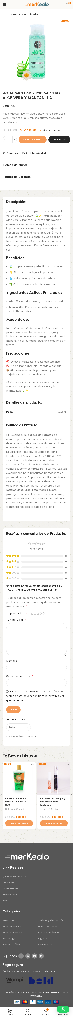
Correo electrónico (19, 676)
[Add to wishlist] (32, 765)
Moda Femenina (12, 926)
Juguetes (42, 938)
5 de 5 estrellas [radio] (43, 613)
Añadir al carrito (32, 139)
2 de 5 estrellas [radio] (34, 613)
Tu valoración (16, 619)
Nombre (13, 660)
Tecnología (9, 938)
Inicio (6, 14)
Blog (5, 900)
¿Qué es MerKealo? (14, 876)
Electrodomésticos (48, 932)
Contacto (8, 882)
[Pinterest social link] (34, 956)
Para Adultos (45, 944)
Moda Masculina (12, 932)
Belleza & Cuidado (25, 14)
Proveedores (10, 894)
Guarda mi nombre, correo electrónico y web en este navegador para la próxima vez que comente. (35, 696)
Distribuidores (11, 888)
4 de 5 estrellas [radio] (40, 613)
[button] (19, 823)
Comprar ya (59, 139)
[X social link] (27, 956)
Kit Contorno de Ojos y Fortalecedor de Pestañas (52, 802)
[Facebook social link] (21, 956)
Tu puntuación (16, 613)
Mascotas (8, 920)
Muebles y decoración (50, 920)
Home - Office (11, 944)
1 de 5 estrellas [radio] (32, 613)
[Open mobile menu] (4, 4)
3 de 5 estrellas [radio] (37, 613)
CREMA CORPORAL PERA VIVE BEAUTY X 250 (17, 802)
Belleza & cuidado (48, 926)
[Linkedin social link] (41, 956)
